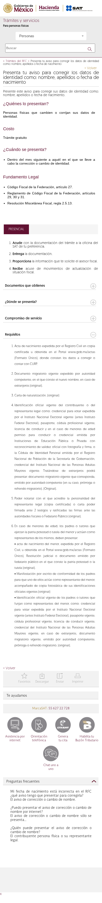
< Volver (90, 68)
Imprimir (77, 678)
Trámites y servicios (21, 21)
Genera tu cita (63, 738)
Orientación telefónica (39, 738)
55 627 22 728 (59, 708)
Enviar (60, 678)
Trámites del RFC (16, 61)
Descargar (42, 678)
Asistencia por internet (15, 738)
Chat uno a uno (50, 767)
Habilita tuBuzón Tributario (86, 738)
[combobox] (51, 36)
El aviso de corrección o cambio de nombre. (51, 795)
